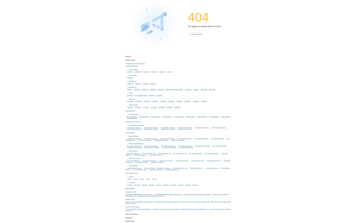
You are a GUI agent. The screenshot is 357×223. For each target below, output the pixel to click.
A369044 (129, 84)
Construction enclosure (133, 122)
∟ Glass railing (131, 151)
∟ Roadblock (131, 87)
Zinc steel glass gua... (195, 153)
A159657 (169, 107)
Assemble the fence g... (134, 168)
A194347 (195, 90)
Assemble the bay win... (134, 147)
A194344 (135, 66)
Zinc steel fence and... (139, 170)
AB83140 (144, 90)
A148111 (168, 72)
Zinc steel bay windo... (219, 146)
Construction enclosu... (134, 128)
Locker (128, 179)
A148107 (160, 72)
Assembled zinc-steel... (160, 140)
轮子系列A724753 (140, 95)
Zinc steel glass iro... (148, 153)
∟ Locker (129, 177)
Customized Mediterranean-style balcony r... (140, 194)
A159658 (161, 107)
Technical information (133, 207)
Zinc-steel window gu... (134, 146)
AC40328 (195, 101)
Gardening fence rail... (172, 170)
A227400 (153, 107)
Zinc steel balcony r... (217, 139)
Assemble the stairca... (149, 161)
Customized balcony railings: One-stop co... (169, 194)
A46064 (144, 84)
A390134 (129, 107)
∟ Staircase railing (133, 158)
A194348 (187, 90)
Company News (131, 192)
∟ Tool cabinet (131, 75)
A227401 (145, 107)
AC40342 (129, 101)
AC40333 (162, 101)
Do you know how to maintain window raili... (196, 202)
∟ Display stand (132, 105)
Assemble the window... (202, 146)
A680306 (129, 78)
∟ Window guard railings (135, 143)
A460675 (137, 84)
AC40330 (187, 101)
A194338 (203, 90)
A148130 (145, 72)
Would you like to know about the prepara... (167, 209)
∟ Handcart (130, 99)
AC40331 (178, 101)
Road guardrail (130, 111)
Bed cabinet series (132, 173)
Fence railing (130, 132)
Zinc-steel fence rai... (196, 168)
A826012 (137, 72)
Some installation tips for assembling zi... (139, 209)
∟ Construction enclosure (135, 125)
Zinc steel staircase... (133, 161)
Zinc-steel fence (149, 168)
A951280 (152, 90)
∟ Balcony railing (132, 136)
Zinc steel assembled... (201, 139)
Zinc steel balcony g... (151, 139)
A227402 (137, 107)
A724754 (129, 95)
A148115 (153, 72)
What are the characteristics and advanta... (139, 202)
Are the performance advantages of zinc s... (195, 209)
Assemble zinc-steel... (144, 140)
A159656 (176, 107)
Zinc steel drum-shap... (167, 139)
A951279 (160, 90)
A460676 (152, 84)
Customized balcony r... (134, 139)
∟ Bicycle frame (132, 69)
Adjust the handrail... (156, 162)
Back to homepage (196, 34)
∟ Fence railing (132, 166)
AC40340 (137, 101)
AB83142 (136, 90)
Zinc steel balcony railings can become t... (167, 202)
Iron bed (129, 185)
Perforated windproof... (218, 128)
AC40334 (154, 101)
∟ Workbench (131, 81)
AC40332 (170, 101)
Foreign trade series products (135, 63)
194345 (129, 90)
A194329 (211, 90)
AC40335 (146, 101)
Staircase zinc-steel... (165, 161)
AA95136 (129, 66)
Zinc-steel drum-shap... (184, 139)
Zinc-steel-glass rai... (133, 153)
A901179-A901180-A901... (173, 90)
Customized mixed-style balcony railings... (197, 194)
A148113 (129, 72)
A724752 (151, 95)
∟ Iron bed (130, 182)
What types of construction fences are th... (151, 196)
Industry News (130, 199)
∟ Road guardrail (132, 114)
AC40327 (203, 101)
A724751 (159, 95)
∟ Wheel (129, 93)
